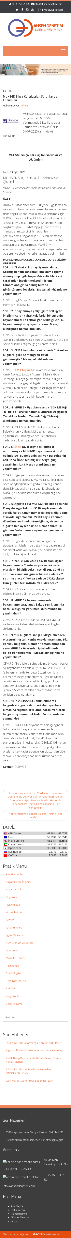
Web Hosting (53, 1234)
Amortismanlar (14, 874)
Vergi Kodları (13, 996)
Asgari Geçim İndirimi (18, 882)
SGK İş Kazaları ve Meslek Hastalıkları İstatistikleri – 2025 (28, 1071)
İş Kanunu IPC (14, 927)
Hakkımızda (13, 904)
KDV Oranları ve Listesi (19, 942)
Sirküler (10, 988)
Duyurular (12, 897)
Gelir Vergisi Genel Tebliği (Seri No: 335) (29, 1080)
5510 (17, 447)
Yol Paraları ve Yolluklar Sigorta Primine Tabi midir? (35, 815)
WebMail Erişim (53, 9)
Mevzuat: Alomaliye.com (16, 1234)
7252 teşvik (23, 370)
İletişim (10, 920)
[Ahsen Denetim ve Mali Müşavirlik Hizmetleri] (35, 27)
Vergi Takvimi (14, 1004)
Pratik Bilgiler (13, 973)
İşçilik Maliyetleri (15, 935)
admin (24, 105)
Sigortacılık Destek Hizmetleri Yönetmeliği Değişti (34, 1050)
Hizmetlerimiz (14, 912)
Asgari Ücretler (14, 889)
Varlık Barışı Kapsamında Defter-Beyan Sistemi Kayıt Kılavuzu (34, 1060)
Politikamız (12, 965)
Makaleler (12, 950)
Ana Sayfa (17, 1206)
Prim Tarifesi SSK (16, 981)
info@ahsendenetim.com (48, 4)
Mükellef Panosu (16, 958)
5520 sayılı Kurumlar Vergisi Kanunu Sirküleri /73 (34, 1043)
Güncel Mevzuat (20, 1217)
